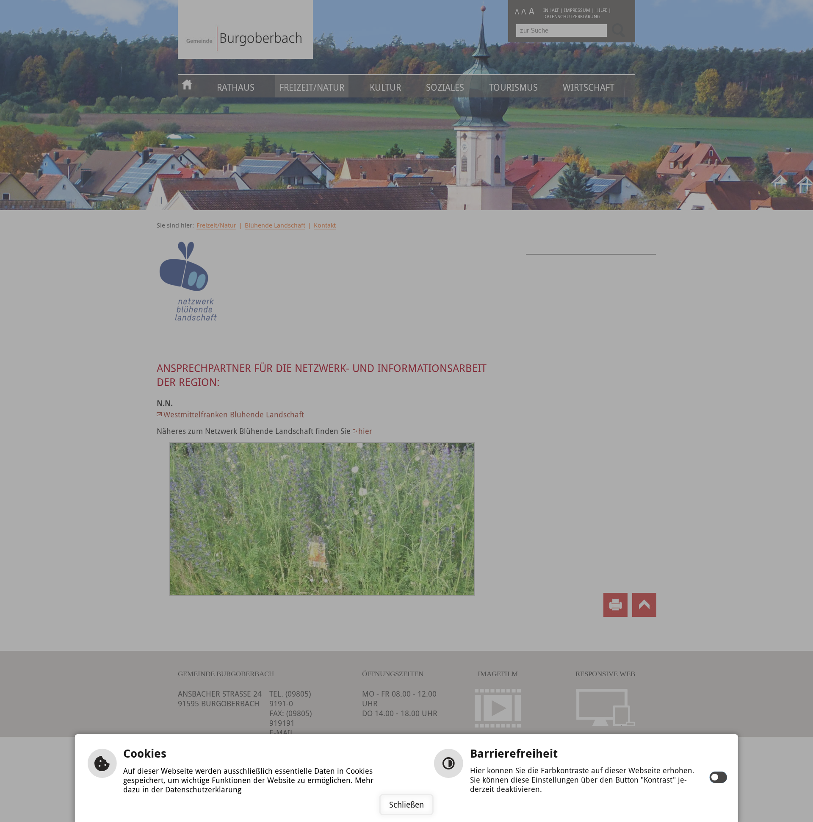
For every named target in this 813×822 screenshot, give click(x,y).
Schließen (406, 804)
